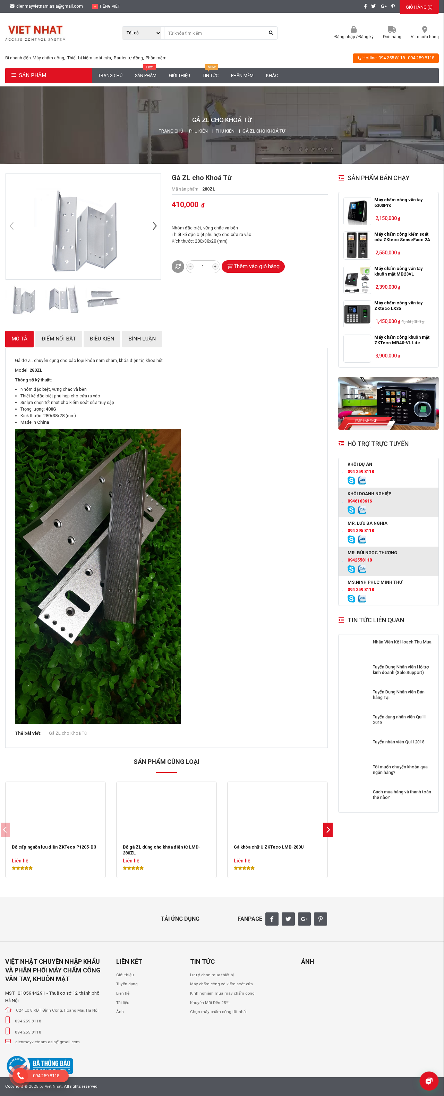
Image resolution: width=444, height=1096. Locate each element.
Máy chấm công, (49, 57)
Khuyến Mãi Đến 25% (209, 1002)
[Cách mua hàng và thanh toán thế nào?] (355, 798)
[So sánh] (178, 266)
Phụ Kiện (198, 131)
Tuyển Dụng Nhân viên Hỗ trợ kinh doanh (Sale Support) (401, 669)
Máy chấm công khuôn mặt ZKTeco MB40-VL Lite (401, 340)
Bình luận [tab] (142, 339)
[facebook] (365, 6)
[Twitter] (288, 919)
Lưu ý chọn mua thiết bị (212, 974)
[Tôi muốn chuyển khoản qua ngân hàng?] (355, 773)
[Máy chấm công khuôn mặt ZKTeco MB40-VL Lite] (357, 349)
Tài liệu (122, 1002)
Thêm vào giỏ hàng (257, 266)
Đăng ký (366, 36)
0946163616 (360, 501)
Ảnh (120, 1011)
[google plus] (384, 6)
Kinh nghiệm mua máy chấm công (222, 993)
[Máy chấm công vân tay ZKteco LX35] (357, 314)
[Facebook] (272, 919)
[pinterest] (393, 6)
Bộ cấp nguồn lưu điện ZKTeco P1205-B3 (54, 847)
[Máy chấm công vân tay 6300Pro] (357, 211)
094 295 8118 (361, 530)
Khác (272, 75)
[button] (154, 226)
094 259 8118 (361, 471)
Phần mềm (156, 57)
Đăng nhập (344, 36)
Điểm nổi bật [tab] (59, 339)
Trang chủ (110, 75)
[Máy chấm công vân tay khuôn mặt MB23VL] (357, 280)
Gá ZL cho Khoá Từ (68, 733)
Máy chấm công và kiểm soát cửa (221, 983)
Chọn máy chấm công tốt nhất (218, 1011)
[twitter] (373, 6)
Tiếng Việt (109, 6)
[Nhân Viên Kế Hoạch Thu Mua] (355, 648)
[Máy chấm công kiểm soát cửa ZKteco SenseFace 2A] (357, 245)
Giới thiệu (179, 75)
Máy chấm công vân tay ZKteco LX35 (398, 305)
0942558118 (360, 560)
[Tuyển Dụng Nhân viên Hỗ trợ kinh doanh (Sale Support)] (355, 673)
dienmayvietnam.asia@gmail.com (49, 6)
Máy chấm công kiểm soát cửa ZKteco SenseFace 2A (402, 236)
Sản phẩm (145, 75)
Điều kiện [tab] (102, 339)
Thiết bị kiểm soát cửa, (90, 57)
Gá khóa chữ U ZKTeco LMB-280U (269, 847)
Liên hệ (122, 993)
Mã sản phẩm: (185, 189)
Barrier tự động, (129, 57)
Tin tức (211, 75)
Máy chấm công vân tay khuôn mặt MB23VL (398, 271)
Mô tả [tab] (19, 339)
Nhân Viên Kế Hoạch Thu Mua (402, 641)
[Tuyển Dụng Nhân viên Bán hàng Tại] (355, 698)
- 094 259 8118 (420, 57)
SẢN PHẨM (32, 75)
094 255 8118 (391, 57)
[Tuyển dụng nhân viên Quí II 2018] (355, 723)
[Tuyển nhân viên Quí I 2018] (355, 748)
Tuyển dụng (127, 983)
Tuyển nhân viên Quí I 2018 (399, 741)
